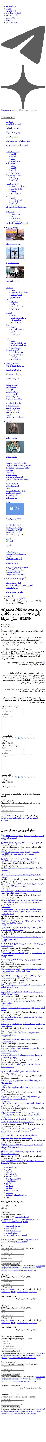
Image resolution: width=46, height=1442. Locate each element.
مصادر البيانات (12, 1233)
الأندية (13, 327)
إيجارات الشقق (12, 184)
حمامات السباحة (12, 412)
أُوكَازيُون (14, 179)
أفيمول (9, 421)
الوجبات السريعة (12, 350)
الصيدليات (10, 470)
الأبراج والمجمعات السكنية (16, 578)
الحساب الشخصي (21, 1217)
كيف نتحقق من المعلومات (16, 1235)
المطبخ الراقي (16, 295)
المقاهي (14, 357)
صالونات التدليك (12, 406)
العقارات (9, 122)
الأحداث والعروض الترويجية (17, 567)
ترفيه (8, 325)
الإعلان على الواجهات (14, 528)
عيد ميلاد (14, 302)
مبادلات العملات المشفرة (16, 554)
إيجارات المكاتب (12, 152)
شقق (8, 195)
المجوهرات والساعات (14, 477)
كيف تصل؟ (39, 1161)
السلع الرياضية (12, 484)
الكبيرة (13, 154)
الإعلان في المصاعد (14, 530)
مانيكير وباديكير (12, 392)
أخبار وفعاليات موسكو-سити (13, 1219)
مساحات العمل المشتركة (16, 207)
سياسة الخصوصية (13, 1226)
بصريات (9, 488)
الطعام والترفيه (12, 227)
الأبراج (8, 1183)
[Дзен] (23, 108)
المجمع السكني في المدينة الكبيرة (19, 585)
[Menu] (2, 115)
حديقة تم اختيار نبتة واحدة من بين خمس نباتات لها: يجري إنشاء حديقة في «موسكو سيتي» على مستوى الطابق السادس (21, 911)
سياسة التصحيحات (13, 1231)
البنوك (8, 539)
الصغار (13, 156)
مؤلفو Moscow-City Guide (17, 1222)
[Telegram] (23, 64)
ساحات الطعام (17, 352)
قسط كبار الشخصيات (19, 292)
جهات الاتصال (11, 22)
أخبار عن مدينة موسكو (15, 570)
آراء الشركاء (11, 11)
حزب (13, 331)
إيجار (13, 177)
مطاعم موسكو (12, 1190)
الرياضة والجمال (12, 363)
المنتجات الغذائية (12, 486)
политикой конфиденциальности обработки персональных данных (23, 1268)
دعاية (8, 502)
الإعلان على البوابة (13, 13)
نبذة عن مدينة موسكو (14, 592)
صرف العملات (12, 552)
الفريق (8, 9)
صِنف (13, 159)
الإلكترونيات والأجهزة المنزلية (17, 468)
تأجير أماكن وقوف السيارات (17, 223)
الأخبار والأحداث (12, 563)
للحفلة (13, 191)
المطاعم (9, 288)
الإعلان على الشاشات (14, 534)
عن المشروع (11, 6)
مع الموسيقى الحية (18, 318)
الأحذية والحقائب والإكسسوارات (18, 465)
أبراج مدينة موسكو (13, 583)
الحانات (9, 313)
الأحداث (9, 299)
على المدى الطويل (18, 186)
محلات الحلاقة (11, 385)
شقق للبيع (10, 212)
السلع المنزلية (11, 495)
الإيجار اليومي (16, 189)
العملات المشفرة (13, 572)
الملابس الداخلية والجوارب (16, 463)
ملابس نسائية (11, 475)
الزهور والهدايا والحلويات (15, 491)
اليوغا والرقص (11, 394)
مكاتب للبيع (10, 163)
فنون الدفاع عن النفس (15, 417)
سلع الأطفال (11, 472)
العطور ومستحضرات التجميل (17, 479)
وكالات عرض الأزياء (14, 399)
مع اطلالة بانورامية (18, 343)
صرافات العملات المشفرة (16, 1195)
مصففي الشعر (12, 387)
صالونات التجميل (12, 410)
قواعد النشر (11, 18)
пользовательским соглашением (22, 1270)
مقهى (8, 338)
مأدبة (13, 304)
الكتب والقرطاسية (13, 493)
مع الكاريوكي (16, 320)
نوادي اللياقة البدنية (13, 403)
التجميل (9, 415)
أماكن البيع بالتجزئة (13, 175)
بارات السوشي (17, 354)
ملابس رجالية (11, 498)
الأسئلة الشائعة (12, 15)
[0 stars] (4, 738)
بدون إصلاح (15, 214)
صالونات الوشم (12, 396)
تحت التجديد (15, 218)
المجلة (8, 20)
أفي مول (9, 1193)
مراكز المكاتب (12, 588)
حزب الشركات (17, 306)
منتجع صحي (11, 389)
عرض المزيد (16, 161)
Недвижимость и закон (15, 574)
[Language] (2, 112)
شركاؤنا (9, 1172)
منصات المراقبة (17, 329)
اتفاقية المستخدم (8, 1292)
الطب (8, 1197)
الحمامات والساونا (13, 408)
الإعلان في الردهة (13, 532)
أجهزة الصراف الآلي (14, 559)
